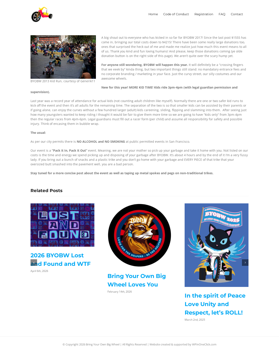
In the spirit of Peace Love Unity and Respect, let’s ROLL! (215, 304)
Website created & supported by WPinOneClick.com (183, 344)
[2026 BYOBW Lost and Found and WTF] (62, 225)
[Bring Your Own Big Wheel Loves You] (139, 235)
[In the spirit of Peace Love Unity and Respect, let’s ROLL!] (216, 245)
